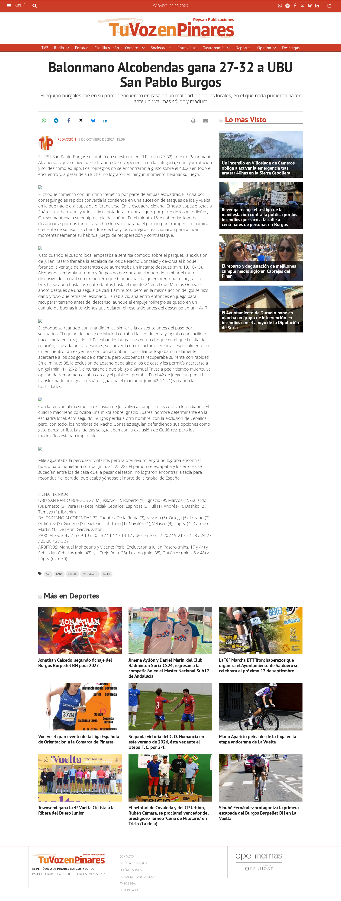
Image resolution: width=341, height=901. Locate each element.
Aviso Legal (128, 883)
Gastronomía (214, 47)
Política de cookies (133, 863)
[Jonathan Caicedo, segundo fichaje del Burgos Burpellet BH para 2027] (80, 630)
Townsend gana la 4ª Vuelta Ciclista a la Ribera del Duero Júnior (76, 810)
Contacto (127, 856)
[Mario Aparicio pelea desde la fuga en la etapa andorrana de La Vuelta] (260, 706)
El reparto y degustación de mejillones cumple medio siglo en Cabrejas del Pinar (259, 271)
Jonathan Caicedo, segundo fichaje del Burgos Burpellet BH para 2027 (75, 662)
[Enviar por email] (205, 120)
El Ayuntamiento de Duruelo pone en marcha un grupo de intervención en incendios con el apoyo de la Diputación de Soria (260, 320)
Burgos (72, 573)
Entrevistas (186, 47)
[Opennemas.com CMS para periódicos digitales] (259, 862)
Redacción (67, 139)
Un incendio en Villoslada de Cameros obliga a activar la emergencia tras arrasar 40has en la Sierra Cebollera (258, 168)
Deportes (243, 47)
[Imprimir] (193, 120)
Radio (59, 47)
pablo (106, 573)
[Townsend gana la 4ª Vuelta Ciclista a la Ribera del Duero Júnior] (80, 778)
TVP (44, 47)
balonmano (90, 573)
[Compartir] (281, 6)
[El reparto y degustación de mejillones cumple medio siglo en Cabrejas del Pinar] (261, 257)
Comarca (133, 47)
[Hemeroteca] (329, 5)
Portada (81, 47)
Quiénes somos (131, 870)
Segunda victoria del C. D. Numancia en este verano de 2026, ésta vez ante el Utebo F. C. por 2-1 (166, 741)
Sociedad (159, 47)
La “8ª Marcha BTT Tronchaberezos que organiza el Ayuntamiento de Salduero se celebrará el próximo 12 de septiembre (258, 665)
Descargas (291, 47)
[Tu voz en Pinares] (170, 27)
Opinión (264, 47)
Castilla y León (106, 47)
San (48, 573)
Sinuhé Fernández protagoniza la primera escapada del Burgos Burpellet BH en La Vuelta (259, 813)
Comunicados (129, 890)
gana (59, 573)
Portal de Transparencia (137, 877)
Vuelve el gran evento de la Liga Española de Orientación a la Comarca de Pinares (78, 739)
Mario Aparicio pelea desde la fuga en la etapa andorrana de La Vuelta (257, 739)
